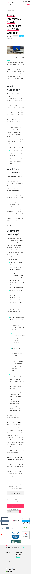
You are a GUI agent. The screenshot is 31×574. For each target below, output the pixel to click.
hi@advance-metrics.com (12, 547)
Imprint (18, 556)
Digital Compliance (13, 10)
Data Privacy (19, 552)
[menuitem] (23, 1)
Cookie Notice (20, 554)
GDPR (8, 12)
